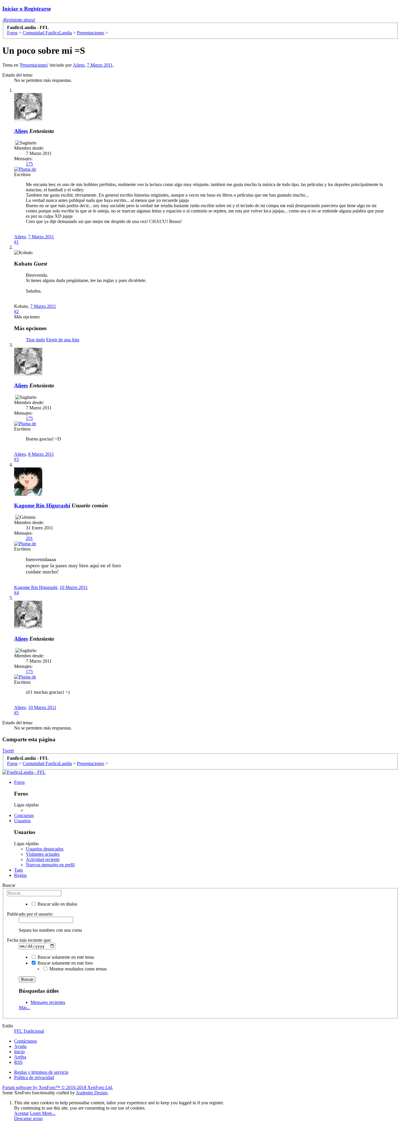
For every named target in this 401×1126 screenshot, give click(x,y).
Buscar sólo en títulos (56, 904)
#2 (16, 311)
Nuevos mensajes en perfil (50, 864)
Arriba (20, 1056)
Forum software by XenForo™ (57, 1087)
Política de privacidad (34, 1077)
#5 (16, 712)
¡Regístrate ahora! (18, 19)
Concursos (24, 815)
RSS (18, 1062)
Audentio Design (91, 1092)
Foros (19, 782)
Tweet (8, 750)
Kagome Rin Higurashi (42, 505)
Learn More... (42, 1113)
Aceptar (21, 1113)
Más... (24, 1007)
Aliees (79, 65)
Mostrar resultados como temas (77, 968)
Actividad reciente (43, 859)
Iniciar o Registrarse (26, 9)
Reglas (20, 875)
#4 (16, 592)
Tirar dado (35, 339)
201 (29, 538)
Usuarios (22, 820)
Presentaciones (34, 65)
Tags (18, 869)
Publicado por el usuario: (30, 913)
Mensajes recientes (48, 1002)
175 (29, 163)
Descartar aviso (28, 1118)
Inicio (19, 1051)
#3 (16, 459)
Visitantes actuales (43, 854)
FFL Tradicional (29, 1031)
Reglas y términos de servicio (41, 1072)
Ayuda (20, 1046)
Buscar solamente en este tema (65, 957)
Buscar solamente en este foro (64, 962)
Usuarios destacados (44, 848)
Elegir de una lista (62, 339)
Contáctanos (25, 1041)
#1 (16, 241)
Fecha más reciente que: (29, 940)
